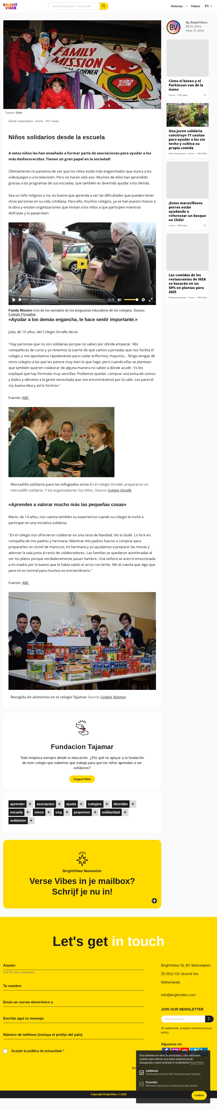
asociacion (45, 804)
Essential (151, 1082)
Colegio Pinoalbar (22, 314)
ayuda (71, 804)
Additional (152, 1070)
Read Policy (197, 1062)
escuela (16, 812)
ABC (25, 397)
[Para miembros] (29, 804)
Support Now (82, 779)
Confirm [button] (199, 1095)
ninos (39, 812)
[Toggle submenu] (186, 6)
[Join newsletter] (209, 1019)
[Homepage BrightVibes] (10, 8)
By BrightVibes (196, 22)
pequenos (82, 812)
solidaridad (111, 812)
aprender (17, 804)
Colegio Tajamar (113, 697)
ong (59, 812)
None (19, 112)
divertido (121, 804)
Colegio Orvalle (119, 490)
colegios (95, 804)
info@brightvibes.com (178, 995)
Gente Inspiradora (20, 121)
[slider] (62, 300)
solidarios (18, 820)
